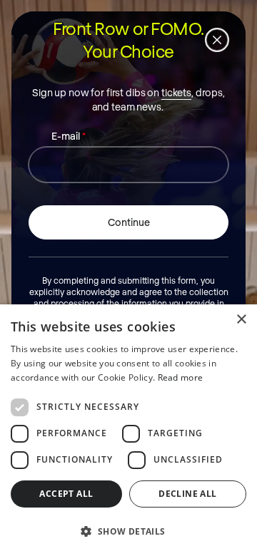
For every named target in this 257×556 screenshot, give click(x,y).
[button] (128, 531)
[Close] (217, 40)
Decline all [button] (187, 494)
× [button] (241, 319)
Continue (129, 222)
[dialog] (128, 430)
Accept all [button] (66, 494)
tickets (176, 92)
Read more (180, 377)
